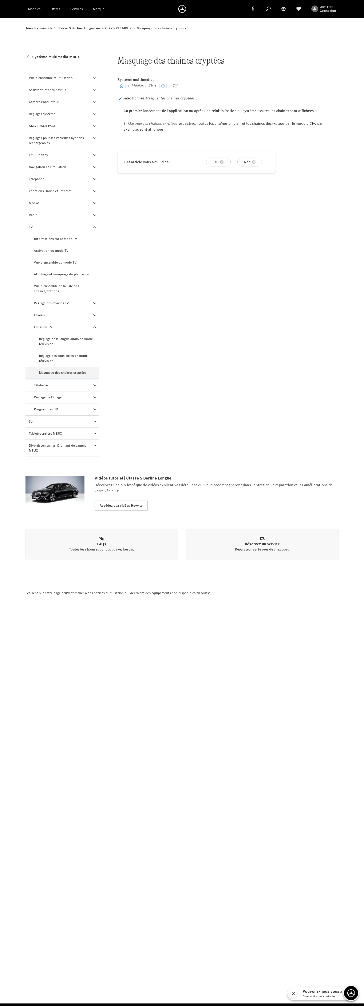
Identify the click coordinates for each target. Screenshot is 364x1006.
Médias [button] (34, 203)
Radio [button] (33, 215)
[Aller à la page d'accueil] (182, 9)
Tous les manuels (38, 28)
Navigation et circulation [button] (47, 167)
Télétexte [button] (41, 385)
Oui (216, 162)
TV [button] (31, 227)
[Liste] (298, 8)
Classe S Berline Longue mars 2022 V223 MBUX (95, 28)
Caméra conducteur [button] (44, 102)
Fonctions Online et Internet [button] (50, 191)
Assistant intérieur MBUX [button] (48, 90)
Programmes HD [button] (46, 409)
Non (247, 162)
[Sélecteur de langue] (283, 8)
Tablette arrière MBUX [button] (45, 433)
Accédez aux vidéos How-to (121, 505)
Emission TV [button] (43, 327)
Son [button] (32, 421)
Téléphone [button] (36, 179)
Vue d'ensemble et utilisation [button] (51, 78)
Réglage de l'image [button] (48, 397)
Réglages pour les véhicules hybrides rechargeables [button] (56, 140)
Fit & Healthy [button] (38, 155)
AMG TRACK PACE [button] (42, 126)
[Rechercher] (268, 8)
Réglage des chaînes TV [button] (51, 303)
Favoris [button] (39, 315)
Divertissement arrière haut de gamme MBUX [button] (57, 448)
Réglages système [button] (42, 114)
